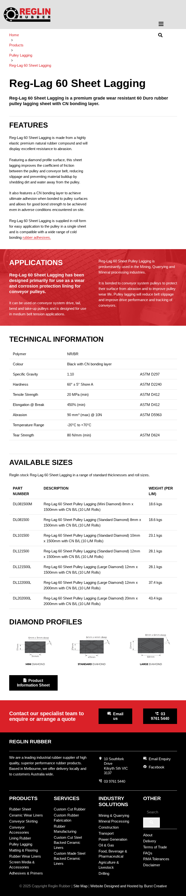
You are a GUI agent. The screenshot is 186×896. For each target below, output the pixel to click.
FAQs (147, 853)
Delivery (149, 841)
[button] (169, 24)
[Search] (151, 822)
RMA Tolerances (156, 859)
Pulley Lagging (20, 844)
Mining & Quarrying (114, 815)
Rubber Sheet (20, 809)
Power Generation (113, 839)
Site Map (80, 886)
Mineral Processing (114, 821)
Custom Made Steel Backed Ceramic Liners (69, 858)
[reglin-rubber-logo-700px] (27, 14)
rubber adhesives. (37, 237)
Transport (106, 833)
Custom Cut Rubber (69, 809)
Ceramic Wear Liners (26, 815)
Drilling (104, 873)
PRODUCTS (23, 798)
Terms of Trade (155, 847)
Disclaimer (151, 865)
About (147, 835)
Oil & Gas (106, 845)
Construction (109, 827)
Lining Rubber (20, 838)
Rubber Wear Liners (25, 856)
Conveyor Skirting (23, 821)
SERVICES (66, 798)
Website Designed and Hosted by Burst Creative (128, 886)
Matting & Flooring (23, 850)
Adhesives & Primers (26, 873)
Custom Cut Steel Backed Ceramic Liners (68, 842)
